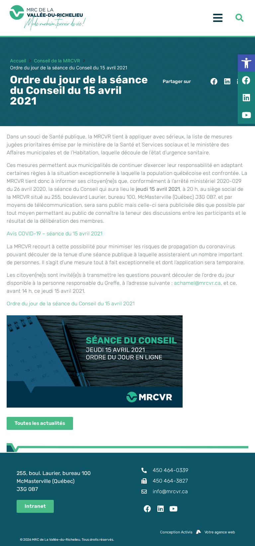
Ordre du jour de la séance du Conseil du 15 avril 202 (69, 303)
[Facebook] (147, 508)
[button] (214, 81)
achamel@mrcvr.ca (197, 283)
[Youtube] (173, 508)
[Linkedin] (160, 508)
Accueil (18, 60)
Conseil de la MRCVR (57, 60)
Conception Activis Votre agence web (197, 532)
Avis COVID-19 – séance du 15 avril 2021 (54, 233)
